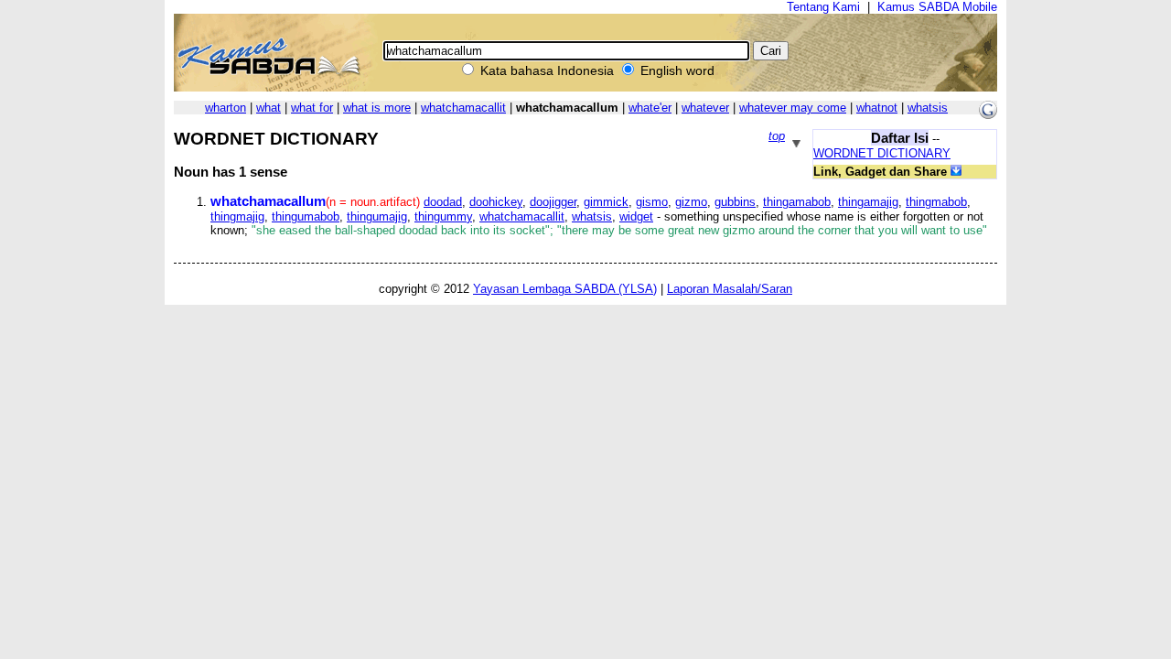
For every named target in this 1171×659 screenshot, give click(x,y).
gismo (652, 202)
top (776, 136)
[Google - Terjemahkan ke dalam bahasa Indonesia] (988, 115)
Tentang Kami (823, 7)
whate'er (649, 107)
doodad (443, 202)
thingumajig (377, 216)
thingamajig (868, 202)
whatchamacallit (463, 107)
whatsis (928, 107)
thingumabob (305, 216)
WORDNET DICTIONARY (882, 153)
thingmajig (237, 216)
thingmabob (936, 202)
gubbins (735, 202)
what (268, 107)
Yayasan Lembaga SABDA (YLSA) (565, 289)
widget (636, 216)
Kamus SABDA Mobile (937, 7)
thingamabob (797, 202)
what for (312, 107)
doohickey (495, 202)
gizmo (691, 202)
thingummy (443, 216)
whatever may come (792, 107)
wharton (225, 107)
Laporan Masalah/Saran (729, 289)
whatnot (876, 107)
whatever (705, 107)
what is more (377, 107)
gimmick (606, 202)
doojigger (553, 202)
